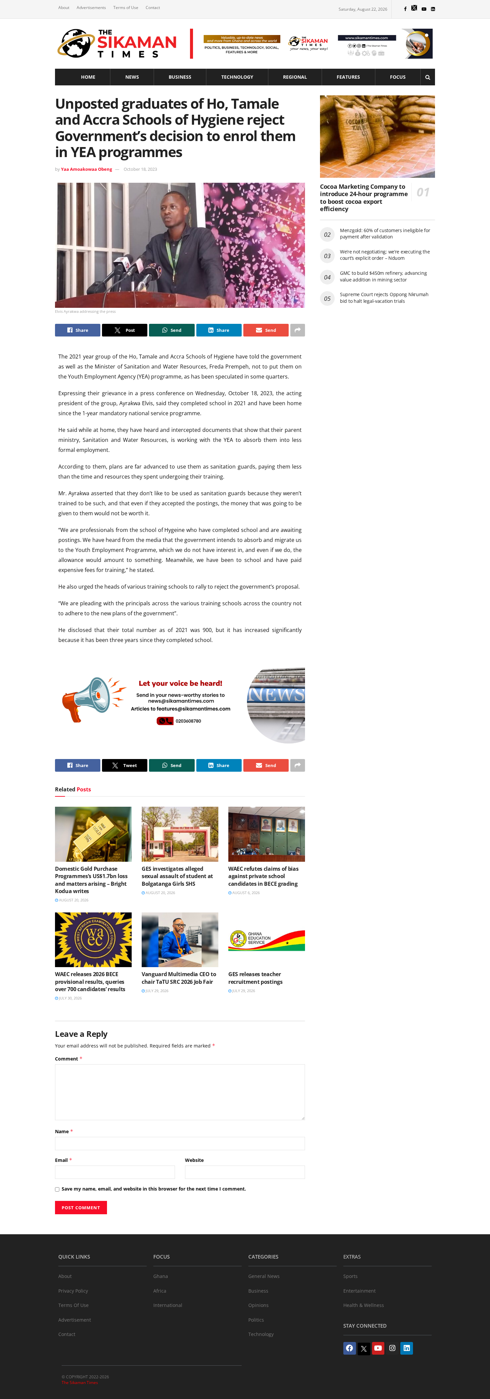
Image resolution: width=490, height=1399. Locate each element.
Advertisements (91, 7)
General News (264, 1276)
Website (194, 1160)
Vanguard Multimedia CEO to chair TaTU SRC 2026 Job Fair (179, 977)
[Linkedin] (406, 1348)
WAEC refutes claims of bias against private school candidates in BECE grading (263, 876)
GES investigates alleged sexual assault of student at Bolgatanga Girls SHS (177, 876)
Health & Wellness (363, 1305)
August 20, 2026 (73, 899)
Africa (159, 1291)
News (132, 77)
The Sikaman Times (80, 1382)
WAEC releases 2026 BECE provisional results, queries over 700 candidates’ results (90, 981)
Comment (69, 1059)
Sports (350, 1276)
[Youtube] (378, 1348)
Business (180, 77)
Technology (237, 77)
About (63, 7)
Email (63, 1160)
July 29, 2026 (156, 990)
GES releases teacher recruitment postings (255, 977)
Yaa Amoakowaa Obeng (86, 169)
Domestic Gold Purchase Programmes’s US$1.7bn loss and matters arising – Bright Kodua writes (91, 880)
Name (64, 1131)
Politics (256, 1320)
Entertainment (359, 1291)
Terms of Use (125, 7)
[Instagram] (392, 1348)
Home (88, 77)
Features (348, 77)
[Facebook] (349, 1348)
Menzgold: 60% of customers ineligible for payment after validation (385, 233)
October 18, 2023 (140, 169)
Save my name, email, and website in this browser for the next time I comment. (154, 1189)
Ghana (160, 1276)
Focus (398, 77)
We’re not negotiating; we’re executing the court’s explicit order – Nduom (385, 254)
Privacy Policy (73, 1291)
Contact (153, 7)
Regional (295, 77)
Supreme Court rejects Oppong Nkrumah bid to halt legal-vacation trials (384, 297)
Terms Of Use (73, 1305)
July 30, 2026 (70, 997)
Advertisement (74, 1320)
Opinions (258, 1305)
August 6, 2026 (245, 892)
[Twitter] (364, 1349)
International (167, 1305)
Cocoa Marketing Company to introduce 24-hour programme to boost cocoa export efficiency (364, 197)
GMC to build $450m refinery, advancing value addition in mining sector (383, 276)
